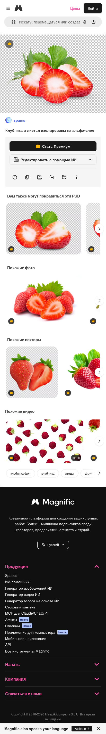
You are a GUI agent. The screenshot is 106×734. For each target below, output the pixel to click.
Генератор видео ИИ (22, 594)
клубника (48, 473)
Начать (12, 664)
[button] (53, 545)
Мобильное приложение (25, 638)
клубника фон (21, 473)
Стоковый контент (20, 606)
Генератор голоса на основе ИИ (32, 600)
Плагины (18, 625)
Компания (15, 679)
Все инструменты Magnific (27, 651)
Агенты (16, 619)
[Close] (98, 728)
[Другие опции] (76, 177)
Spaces (11, 575)
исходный (34, 44)
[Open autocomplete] (11, 22)
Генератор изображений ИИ (28, 588)
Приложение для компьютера (36, 632)
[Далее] (99, 228)
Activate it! (82, 728)
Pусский (53, 544)
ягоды (69, 473)
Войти (93, 8)
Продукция (16, 566)
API (8, 644)
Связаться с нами (23, 694)
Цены (75, 8)
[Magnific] (53, 503)
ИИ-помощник (17, 581)
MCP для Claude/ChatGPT (27, 613)
